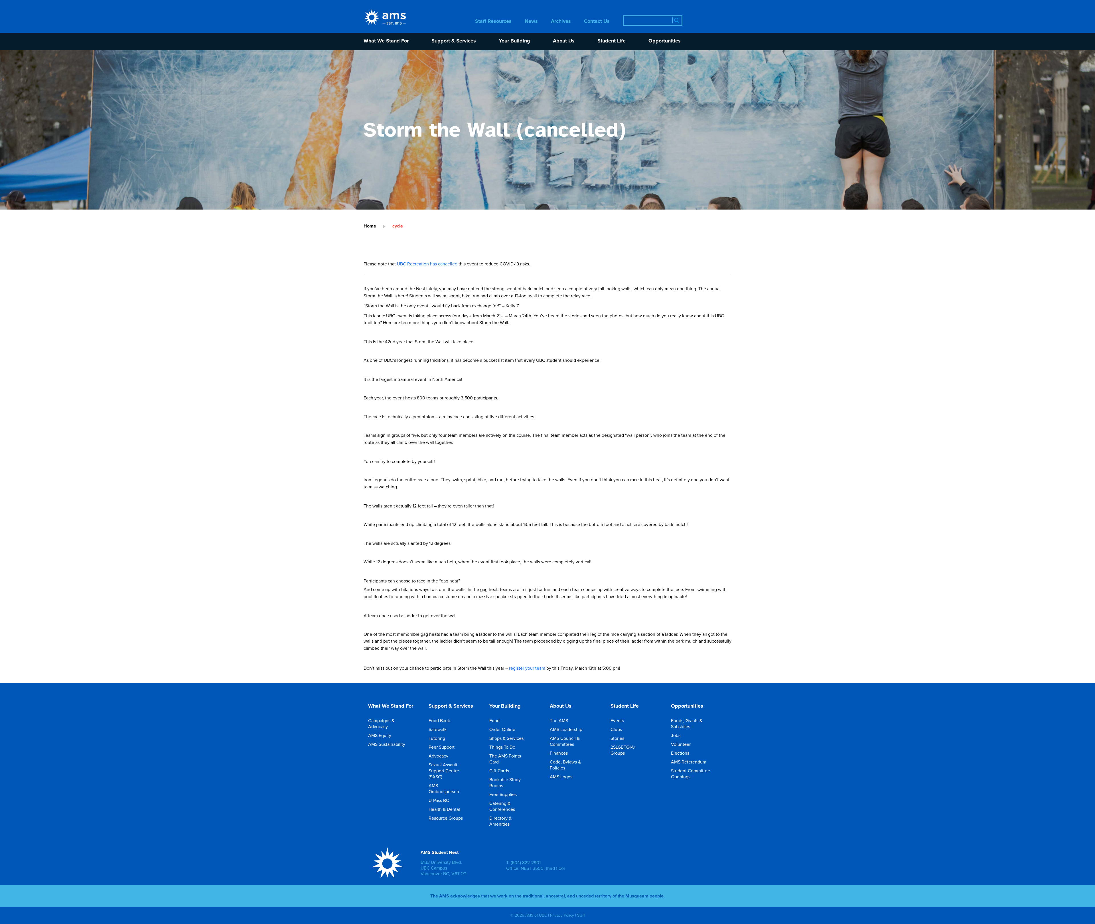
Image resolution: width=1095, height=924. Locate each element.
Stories (617, 738)
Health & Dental (444, 809)
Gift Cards (499, 770)
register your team (527, 668)
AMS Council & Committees (565, 741)
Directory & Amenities (500, 821)
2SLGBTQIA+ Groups (623, 750)
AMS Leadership (566, 729)
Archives (561, 21)
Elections (680, 753)
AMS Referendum (688, 762)
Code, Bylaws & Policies (565, 765)
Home (370, 226)
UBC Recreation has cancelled (427, 264)
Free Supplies (503, 794)
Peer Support (442, 747)
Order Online (502, 729)
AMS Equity (379, 735)
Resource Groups (446, 818)
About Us (564, 41)
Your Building (514, 41)
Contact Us (597, 21)
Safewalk (438, 729)
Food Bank (439, 720)
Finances (559, 753)
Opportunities (664, 41)
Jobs (675, 735)
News (531, 21)
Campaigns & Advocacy (381, 723)
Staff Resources (493, 21)
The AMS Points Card (505, 759)
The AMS (559, 720)
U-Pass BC (439, 800)
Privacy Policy (562, 915)
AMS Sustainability (386, 744)
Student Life (611, 41)
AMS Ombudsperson (444, 788)
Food (494, 720)
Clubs (616, 729)
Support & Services (453, 41)
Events (617, 720)
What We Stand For (386, 41)
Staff (581, 915)
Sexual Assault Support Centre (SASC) (444, 770)
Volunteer (681, 744)
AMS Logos (561, 776)
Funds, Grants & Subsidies (686, 723)
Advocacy (438, 756)
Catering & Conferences (502, 806)
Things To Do (502, 747)
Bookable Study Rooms (505, 782)
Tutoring (437, 738)
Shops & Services (506, 738)
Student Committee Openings (690, 773)
